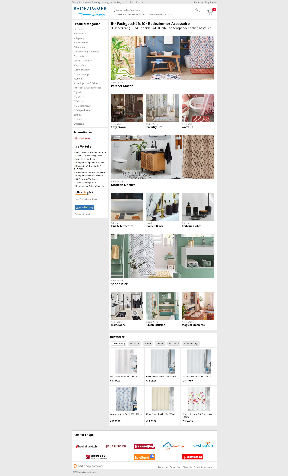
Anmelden (199, 2)
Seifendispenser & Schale (86, 83)
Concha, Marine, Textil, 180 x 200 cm (126, 414)
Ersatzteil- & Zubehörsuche (160, 14)
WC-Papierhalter (82, 110)
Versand (87, 2)
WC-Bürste (79, 96)
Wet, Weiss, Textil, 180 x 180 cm (124, 376)
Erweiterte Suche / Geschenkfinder (130, 14)
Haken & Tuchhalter (83, 60)
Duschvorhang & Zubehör (86, 51)
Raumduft (78, 78)
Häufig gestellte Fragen (112, 2)
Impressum (163, 467)
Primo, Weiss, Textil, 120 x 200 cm (161, 376)
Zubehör (78, 119)
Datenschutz (176, 467)
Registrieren (211, 2)
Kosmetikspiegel (82, 69)
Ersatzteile (79, 123)
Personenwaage (82, 74)
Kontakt (140, 2)
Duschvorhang (118, 343)
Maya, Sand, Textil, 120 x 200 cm (160, 414)
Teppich (78, 92)
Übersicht (78, 29)
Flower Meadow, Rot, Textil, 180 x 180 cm (197, 415)
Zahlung (96, 2)
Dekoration (79, 47)
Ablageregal (80, 38)
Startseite (76, 2)
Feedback (130, 2)
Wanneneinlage (190, 343)
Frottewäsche (80, 56)
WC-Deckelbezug (82, 105)
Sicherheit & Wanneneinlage (87, 87)
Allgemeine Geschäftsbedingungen (199, 467)
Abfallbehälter (80, 33)
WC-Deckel (79, 101)
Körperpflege (80, 65)
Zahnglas (78, 114)
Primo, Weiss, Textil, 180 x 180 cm (197, 376)
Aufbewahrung (81, 42)
